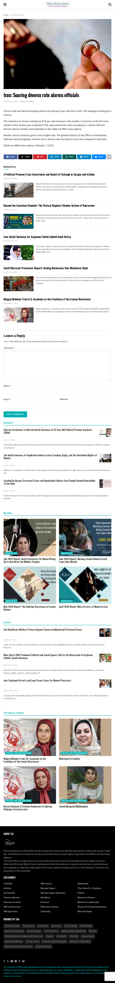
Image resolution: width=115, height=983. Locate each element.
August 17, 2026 (11, 665)
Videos (80, 893)
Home (6, 15)
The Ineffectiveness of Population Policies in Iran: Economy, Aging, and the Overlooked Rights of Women (50, 456)
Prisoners (61, 936)
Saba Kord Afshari (13, 941)
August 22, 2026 (11, 179)
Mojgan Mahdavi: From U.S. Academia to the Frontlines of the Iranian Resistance (47, 299)
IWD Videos (46, 883)
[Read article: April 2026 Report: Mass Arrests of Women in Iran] (85, 585)
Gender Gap (86, 926)
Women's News (17, 15)
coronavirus (28, 926)
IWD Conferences (12, 906)
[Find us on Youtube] (12, 961)
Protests (74, 936)
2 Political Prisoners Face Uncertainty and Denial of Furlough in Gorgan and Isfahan (49, 174)
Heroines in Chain (12, 902)
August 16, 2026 (11, 691)
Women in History (86, 897)
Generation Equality (14, 931)
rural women (88, 936)
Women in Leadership (88, 902)
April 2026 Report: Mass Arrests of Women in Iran (83, 606)
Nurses (92, 931)
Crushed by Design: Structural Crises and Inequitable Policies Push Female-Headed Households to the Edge (49, 482)
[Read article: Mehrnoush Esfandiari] (85, 737)
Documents (9, 893)
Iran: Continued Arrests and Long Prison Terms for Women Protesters (37, 680)
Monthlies (11, 553)
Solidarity (45, 911)
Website (64, 399)
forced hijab (71, 926)
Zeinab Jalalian (43, 946)
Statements (82, 883)
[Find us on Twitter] (8, 961)
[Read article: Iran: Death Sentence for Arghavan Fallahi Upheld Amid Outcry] (19, 252)
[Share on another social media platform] (109, 156)
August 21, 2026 (11, 210)
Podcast (45, 902)
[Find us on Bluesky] (23, 961)
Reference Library (49, 906)
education (43, 926)
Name (7, 386)
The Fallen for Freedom (18, 753)
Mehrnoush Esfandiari (69, 758)
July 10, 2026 (10, 440)
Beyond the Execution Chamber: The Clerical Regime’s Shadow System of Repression (49, 205)
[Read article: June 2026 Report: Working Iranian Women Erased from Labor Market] (85, 537)
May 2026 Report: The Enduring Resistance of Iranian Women (30, 608)
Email (7, 399)
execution (56, 926)
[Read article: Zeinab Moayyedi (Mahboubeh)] (85, 785)
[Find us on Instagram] (19, 961)
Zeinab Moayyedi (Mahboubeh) (73, 806)
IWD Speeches (11, 911)
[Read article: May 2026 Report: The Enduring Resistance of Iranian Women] (30, 585)
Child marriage (12, 926)
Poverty (49, 936)
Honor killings (34, 931)
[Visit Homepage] (57, 4)
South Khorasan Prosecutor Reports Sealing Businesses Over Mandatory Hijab (46, 268)
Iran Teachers (51, 931)
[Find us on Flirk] (16, 961)
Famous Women (12, 897)
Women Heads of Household (18, 946)
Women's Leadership (80, 941)
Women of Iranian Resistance (91, 906)
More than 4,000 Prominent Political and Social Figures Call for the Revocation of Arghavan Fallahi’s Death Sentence (48, 656)
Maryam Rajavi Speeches (53, 893)
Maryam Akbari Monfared (74, 931)
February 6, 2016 (11, 101)
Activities (8, 883)
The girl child (32, 941)
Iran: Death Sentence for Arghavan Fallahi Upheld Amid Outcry (37, 237)
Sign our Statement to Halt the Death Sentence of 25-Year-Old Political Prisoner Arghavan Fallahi (48, 431)
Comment (9, 348)
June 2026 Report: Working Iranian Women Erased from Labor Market (83, 560)
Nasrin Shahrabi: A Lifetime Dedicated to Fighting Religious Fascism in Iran (28, 808)
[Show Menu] (5, 4)
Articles (7, 888)
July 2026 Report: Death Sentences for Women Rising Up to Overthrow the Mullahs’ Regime (30, 560)
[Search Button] (109, 4)
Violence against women (54, 941)
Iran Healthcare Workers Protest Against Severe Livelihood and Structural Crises (43, 629)
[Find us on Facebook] (4, 961)
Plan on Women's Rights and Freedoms (23, 936)
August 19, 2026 (11, 640)
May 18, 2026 (10, 491)
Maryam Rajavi (48, 888)
